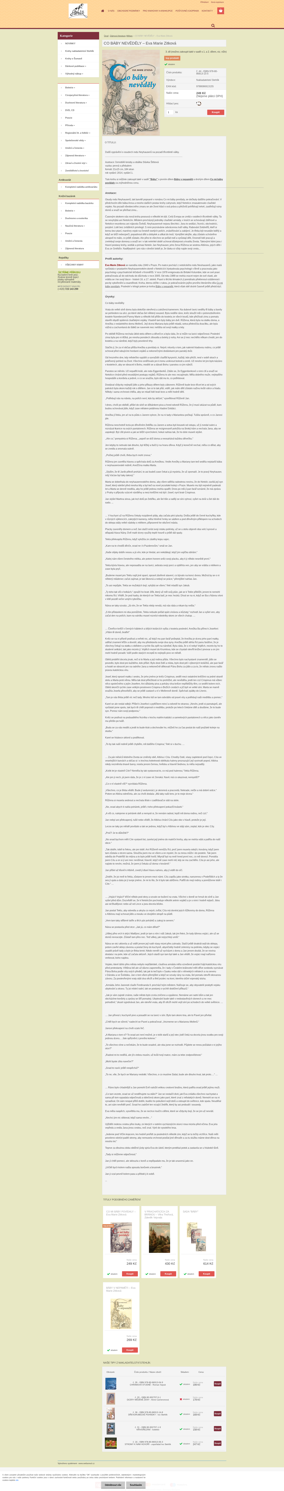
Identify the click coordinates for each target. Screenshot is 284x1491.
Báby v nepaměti (183, 179)
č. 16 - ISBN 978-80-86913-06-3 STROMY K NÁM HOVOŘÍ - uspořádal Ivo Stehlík (148, 1443)
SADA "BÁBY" (190, 1211)
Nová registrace (217, 2)
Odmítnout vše (113, 1485)
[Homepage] (102, 10)
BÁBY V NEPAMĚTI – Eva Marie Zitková (120, 1289)
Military (129, 36)
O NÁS (111, 11)
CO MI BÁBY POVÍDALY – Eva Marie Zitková (121, 1213)
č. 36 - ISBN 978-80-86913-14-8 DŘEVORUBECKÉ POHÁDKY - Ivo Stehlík (147, 1413)
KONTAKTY (207, 11)
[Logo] (78, 11)
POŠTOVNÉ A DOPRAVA (187, 11)
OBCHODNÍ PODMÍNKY (128, 11)
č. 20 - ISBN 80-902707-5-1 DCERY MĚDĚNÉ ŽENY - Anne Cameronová (148, 1398)
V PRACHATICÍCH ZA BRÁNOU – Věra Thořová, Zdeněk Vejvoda (159, 1214)
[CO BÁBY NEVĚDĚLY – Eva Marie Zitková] (131, 51)
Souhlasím (136, 1485)
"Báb (152, 179)
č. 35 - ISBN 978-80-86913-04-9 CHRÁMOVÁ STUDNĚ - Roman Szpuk (148, 1383)
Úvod (106, 36)
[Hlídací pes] (198, 102)
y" (156, 179)
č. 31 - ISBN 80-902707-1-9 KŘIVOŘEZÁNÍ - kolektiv (148, 1428)
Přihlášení (204, 2)
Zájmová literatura (117, 36)
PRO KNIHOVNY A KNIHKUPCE (158, 11)
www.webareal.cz (86, 1463)
